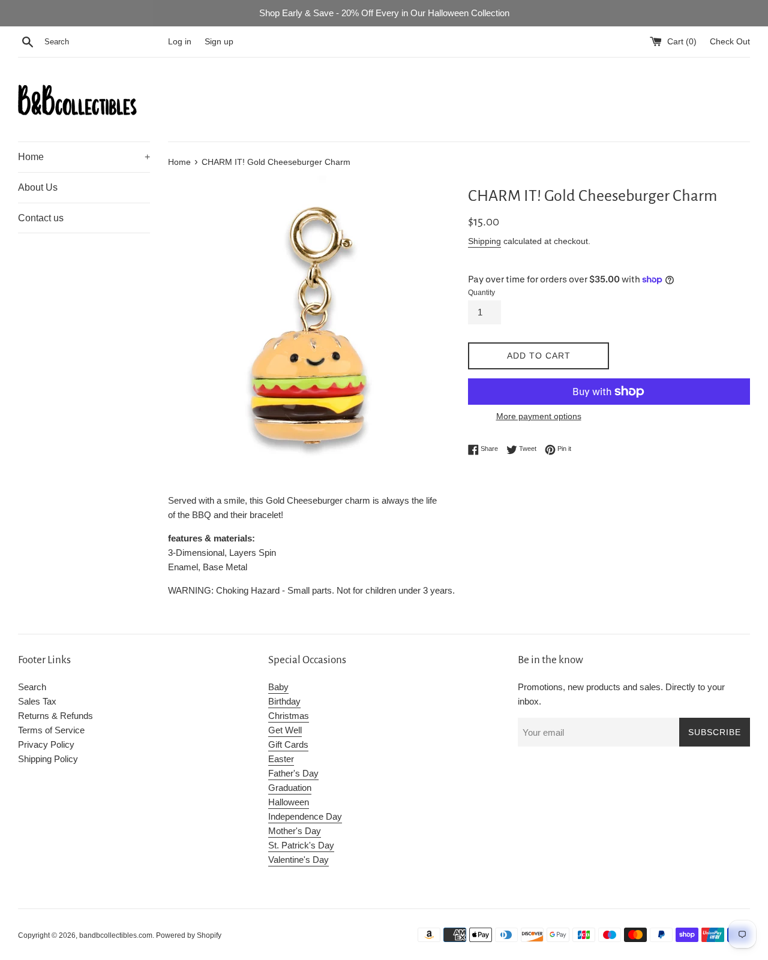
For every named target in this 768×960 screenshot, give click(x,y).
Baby (278, 687)
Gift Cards (288, 744)
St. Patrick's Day (301, 845)
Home (84, 157)
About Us (38, 187)
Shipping (484, 241)
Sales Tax (37, 701)
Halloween (288, 802)
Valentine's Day (298, 859)
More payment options (538, 416)
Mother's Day (294, 831)
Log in (179, 41)
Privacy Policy (46, 744)
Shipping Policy (48, 759)
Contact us (41, 218)
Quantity (481, 292)
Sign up (219, 41)
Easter (281, 759)
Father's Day (293, 773)
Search (32, 687)
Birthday (284, 701)
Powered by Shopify (188, 935)
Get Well (285, 730)
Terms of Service (51, 730)
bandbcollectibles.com (115, 935)
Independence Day (305, 816)
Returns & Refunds (55, 716)
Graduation (289, 788)
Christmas (288, 716)
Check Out (730, 41)
